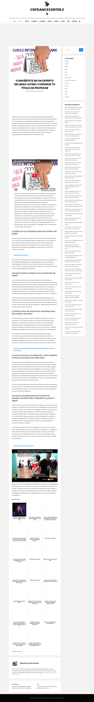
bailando (19, 651)
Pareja (56, 21)
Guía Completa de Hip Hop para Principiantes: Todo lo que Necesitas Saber (73, 246)
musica (66, 86)
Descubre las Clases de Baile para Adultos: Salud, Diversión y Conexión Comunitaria (73, 149)
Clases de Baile (68, 77)
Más (68, 21)
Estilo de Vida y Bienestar (70, 80)
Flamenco (34, 21)
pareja (66, 88)
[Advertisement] (47, 33)
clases (66, 75)
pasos (66, 91)
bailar (66, 69)
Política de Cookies (50, 698)
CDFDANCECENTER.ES (47, 11)
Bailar (27, 21)
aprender (67, 61)
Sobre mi (74, 21)
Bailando (20, 21)
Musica (50, 21)
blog (66, 72)
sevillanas (67, 97)
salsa (66, 94)
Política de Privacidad (59, 698)
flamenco (67, 83)
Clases (63, 21)
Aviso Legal (42, 698)
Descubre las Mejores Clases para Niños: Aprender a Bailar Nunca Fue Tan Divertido (73, 187)
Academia (42, 21)
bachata (67, 63)
